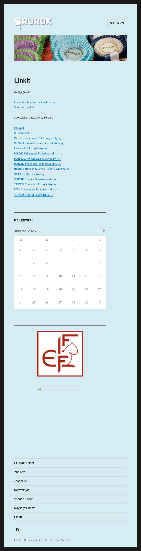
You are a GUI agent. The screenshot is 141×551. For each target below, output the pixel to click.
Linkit (18, 517)
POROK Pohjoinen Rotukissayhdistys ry (37, 164)
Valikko (117, 23)
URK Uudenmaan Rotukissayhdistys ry (37, 189)
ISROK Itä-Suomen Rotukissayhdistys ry (38, 138)
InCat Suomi (21, 133)
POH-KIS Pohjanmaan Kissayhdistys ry (37, 158)
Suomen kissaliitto (24, 107)
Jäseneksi (20, 481)
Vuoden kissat (23, 499)
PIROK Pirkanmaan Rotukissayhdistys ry (38, 153)
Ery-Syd (19, 128)
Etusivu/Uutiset (24, 463)
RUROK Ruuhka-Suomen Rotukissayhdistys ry (41, 169)
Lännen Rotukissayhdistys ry (31, 148)
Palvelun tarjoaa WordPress (57, 540)
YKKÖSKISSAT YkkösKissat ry (33, 194)
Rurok (17, 540)
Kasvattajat (21, 490)
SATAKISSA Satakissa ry (29, 174)
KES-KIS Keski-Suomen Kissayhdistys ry (38, 143)
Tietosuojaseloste (32, 540)
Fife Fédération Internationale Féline (35, 102)
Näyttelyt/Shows (24, 508)
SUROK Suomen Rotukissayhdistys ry (36, 179)
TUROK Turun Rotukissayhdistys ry (35, 184)
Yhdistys (19, 472)
